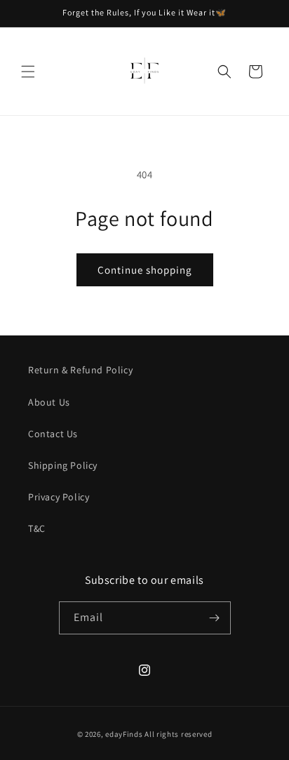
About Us (49, 402)
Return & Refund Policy (80, 370)
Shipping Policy (63, 465)
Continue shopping (145, 269)
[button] (28, 71)
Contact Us (53, 433)
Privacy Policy (58, 497)
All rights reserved (178, 734)
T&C (37, 528)
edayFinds (123, 734)
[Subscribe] (214, 617)
